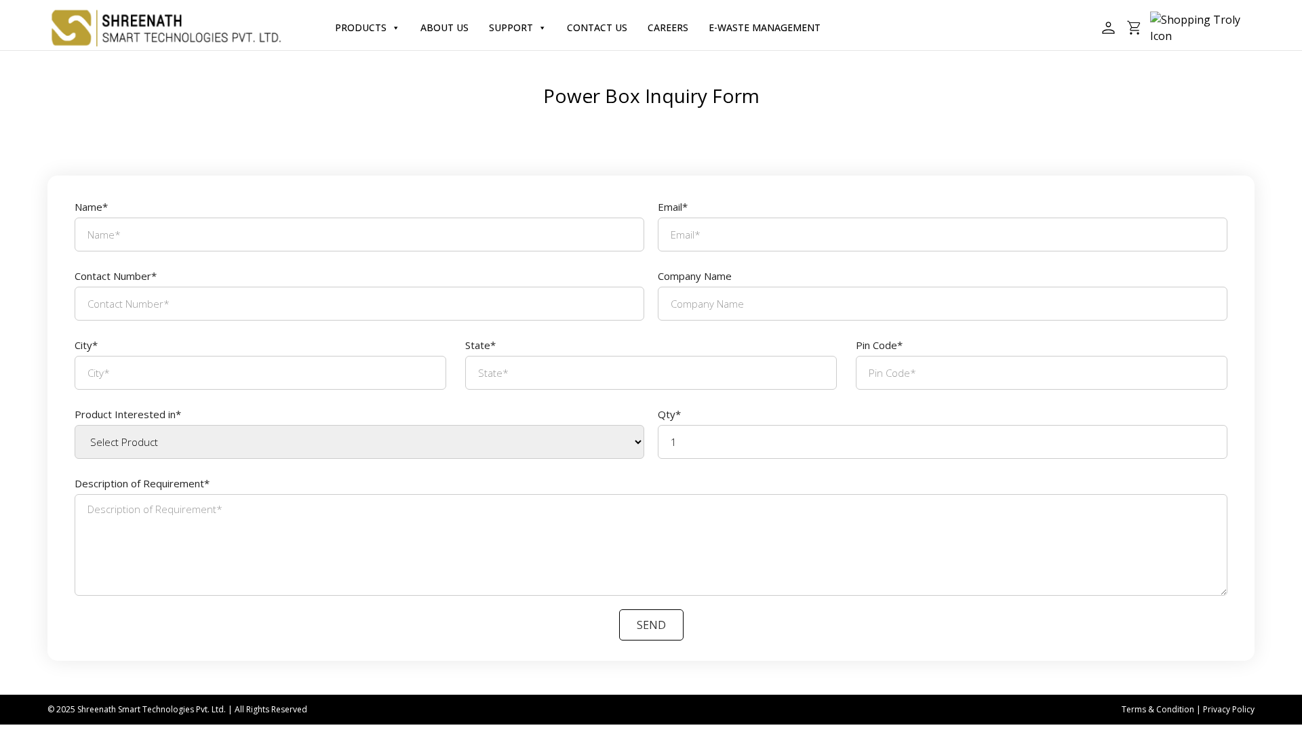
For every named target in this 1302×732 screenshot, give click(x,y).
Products (361, 27)
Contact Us (597, 27)
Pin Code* (879, 345)
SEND (651, 624)
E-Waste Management (765, 27)
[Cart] (1134, 28)
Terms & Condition (1158, 709)
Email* (673, 207)
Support (511, 27)
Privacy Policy (1229, 709)
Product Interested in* (128, 414)
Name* (91, 207)
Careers (668, 27)
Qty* (669, 414)
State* (480, 345)
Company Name (695, 276)
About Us (444, 27)
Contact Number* (116, 276)
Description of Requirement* (142, 483)
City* (86, 345)
